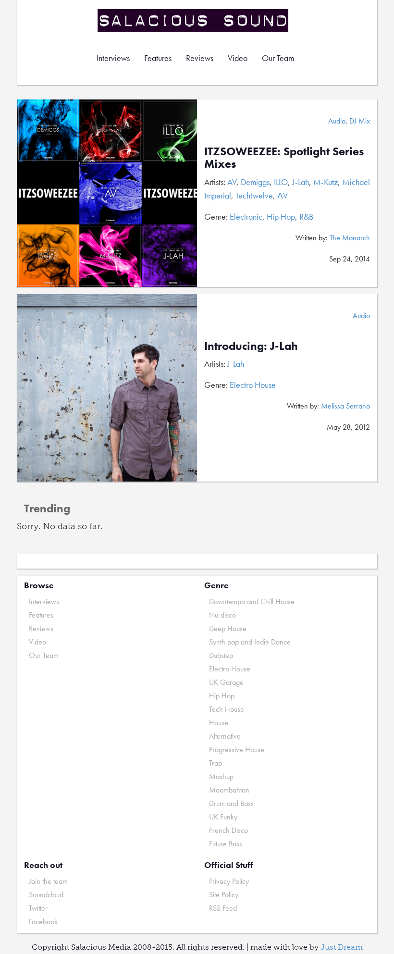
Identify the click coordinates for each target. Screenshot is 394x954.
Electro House (253, 384)
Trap (215, 763)
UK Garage (226, 682)
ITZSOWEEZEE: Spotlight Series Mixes (284, 157)
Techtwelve (254, 195)
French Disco (228, 830)
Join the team (48, 881)
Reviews (199, 57)
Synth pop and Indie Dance (250, 642)
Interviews (113, 57)
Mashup (221, 776)
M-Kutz (325, 181)
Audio (336, 121)
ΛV (282, 195)
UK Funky (223, 817)
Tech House (226, 709)
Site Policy (223, 895)
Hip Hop (281, 216)
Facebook (43, 922)
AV (231, 181)
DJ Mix (359, 121)
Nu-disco (222, 615)
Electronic (246, 216)
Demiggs (255, 181)
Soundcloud (46, 895)
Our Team (278, 57)
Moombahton (229, 790)
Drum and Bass (231, 803)
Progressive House (236, 749)
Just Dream (341, 947)
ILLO (281, 181)
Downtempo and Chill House (252, 601)
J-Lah (300, 181)
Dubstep (221, 655)
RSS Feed (223, 908)
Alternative (225, 736)
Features (158, 57)
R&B (306, 216)
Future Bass (225, 844)
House (218, 723)
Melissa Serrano (345, 406)
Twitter (38, 908)
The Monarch (350, 238)
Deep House (227, 628)
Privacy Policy (229, 881)
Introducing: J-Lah (251, 345)
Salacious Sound (193, 20)
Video (237, 57)
